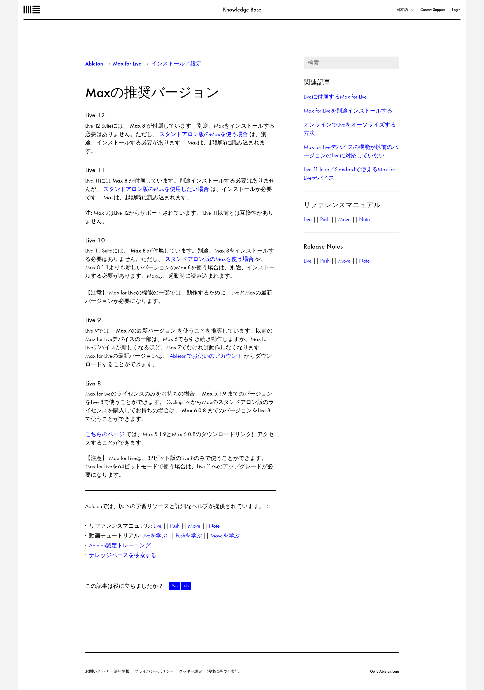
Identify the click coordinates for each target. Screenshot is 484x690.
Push (175, 525)
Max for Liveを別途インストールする (348, 110)
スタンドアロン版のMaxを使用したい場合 (156, 189)
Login (456, 9)
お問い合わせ (97, 671)
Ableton (32, 9)
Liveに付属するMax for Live (335, 96)
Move (194, 525)
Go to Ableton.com (384, 671)
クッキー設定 (190, 671)
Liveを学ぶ (154, 535)
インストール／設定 (176, 63)
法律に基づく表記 (223, 671)
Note (214, 525)
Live (157, 525)
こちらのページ (105, 434)
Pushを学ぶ (189, 535)
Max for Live (127, 63)
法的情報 (121, 671)
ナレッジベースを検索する (122, 555)
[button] (174, 586)
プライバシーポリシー (154, 671)
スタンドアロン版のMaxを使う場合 (204, 134)
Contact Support (432, 9)
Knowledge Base (242, 9)
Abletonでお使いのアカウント (207, 355)
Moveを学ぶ (225, 535)
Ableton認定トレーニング (120, 545)
